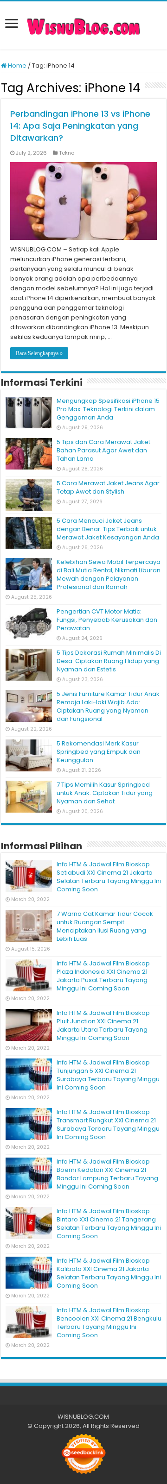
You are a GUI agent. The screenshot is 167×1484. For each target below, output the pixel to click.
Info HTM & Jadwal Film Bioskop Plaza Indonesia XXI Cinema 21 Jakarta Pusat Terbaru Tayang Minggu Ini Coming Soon (103, 976)
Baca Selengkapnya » (39, 353)
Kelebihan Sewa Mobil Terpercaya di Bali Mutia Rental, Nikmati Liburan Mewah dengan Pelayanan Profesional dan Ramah (109, 574)
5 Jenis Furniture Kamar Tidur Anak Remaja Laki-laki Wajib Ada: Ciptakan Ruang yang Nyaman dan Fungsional (108, 706)
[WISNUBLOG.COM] (83, 25)
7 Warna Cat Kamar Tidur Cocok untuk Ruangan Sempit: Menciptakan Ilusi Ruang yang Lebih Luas (105, 926)
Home (16, 65)
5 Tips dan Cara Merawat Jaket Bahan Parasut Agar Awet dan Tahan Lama (103, 450)
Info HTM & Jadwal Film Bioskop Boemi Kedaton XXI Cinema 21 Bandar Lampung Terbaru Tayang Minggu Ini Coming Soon (107, 1174)
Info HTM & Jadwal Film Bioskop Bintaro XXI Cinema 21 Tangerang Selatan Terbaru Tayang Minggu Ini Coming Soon (109, 1223)
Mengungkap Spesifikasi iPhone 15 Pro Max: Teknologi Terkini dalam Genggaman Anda (108, 409)
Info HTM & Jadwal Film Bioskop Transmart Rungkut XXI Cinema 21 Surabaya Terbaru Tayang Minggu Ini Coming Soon (108, 1124)
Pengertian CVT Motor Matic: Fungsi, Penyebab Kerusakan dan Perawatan (107, 619)
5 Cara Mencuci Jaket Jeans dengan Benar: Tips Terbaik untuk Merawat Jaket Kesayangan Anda (108, 529)
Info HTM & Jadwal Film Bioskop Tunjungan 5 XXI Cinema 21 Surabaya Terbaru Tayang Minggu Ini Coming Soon (108, 1075)
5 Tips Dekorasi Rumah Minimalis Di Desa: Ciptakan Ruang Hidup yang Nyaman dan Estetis (109, 661)
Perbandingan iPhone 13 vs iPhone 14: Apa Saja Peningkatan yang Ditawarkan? (80, 126)
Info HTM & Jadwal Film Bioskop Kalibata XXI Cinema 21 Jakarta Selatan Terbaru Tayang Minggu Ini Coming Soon (109, 1273)
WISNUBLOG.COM (83, 1416)
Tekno (66, 153)
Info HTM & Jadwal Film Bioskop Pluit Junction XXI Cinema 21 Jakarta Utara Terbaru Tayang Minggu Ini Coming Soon (103, 1025)
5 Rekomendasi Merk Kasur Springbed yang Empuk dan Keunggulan (99, 751)
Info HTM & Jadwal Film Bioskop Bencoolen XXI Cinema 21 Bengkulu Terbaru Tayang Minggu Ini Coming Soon (109, 1323)
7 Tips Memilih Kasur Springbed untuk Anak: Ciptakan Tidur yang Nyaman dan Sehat (105, 793)
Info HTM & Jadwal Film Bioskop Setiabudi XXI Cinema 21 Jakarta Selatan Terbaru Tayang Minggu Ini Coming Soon (109, 877)
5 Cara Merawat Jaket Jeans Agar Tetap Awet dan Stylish (108, 487)
